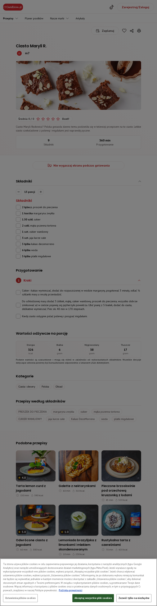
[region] (78, 582)
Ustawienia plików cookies (20, 598)
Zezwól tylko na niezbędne (134, 598)
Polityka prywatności (70, 590)
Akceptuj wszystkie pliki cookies (93, 598)
